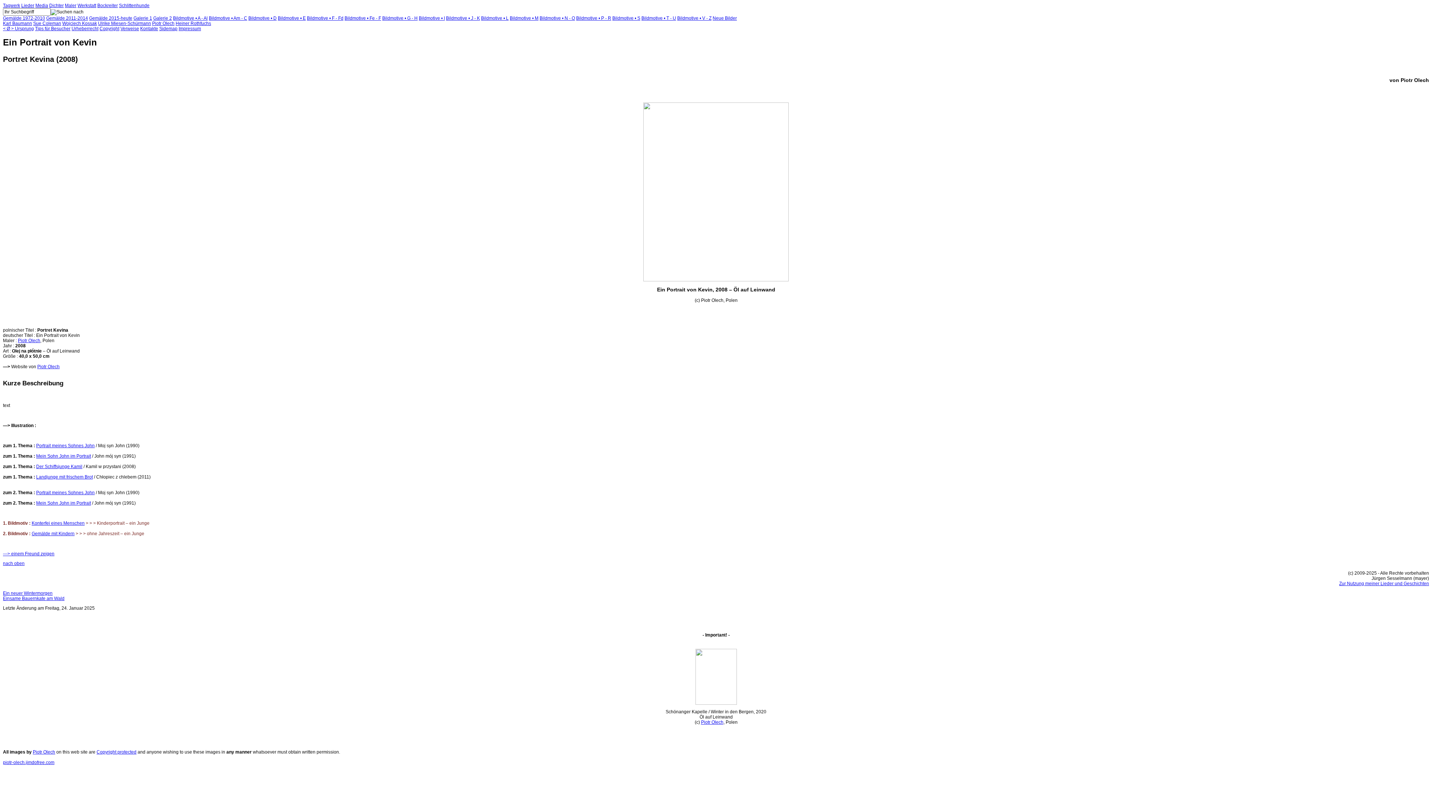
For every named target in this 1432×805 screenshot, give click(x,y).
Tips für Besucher (52, 28)
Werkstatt (87, 5)
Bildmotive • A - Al (190, 18)
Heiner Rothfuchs (193, 23)
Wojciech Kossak (79, 23)
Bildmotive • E (292, 18)
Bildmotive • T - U (658, 18)
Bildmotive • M (524, 18)
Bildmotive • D (262, 18)
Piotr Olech (163, 23)
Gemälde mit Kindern (53, 533)
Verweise (129, 28)
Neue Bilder (725, 18)
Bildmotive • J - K (463, 18)
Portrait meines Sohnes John (65, 445)
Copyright (109, 28)
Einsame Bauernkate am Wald (34, 598)
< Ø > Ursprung (18, 28)
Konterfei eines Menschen (58, 523)
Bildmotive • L (495, 18)
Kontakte (149, 28)
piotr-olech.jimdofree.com (28, 762)
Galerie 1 (143, 18)
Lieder (27, 5)
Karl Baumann (17, 23)
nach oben (14, 563)
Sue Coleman (47, 23)
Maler (70, 5)
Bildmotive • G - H (400, 18)
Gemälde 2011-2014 (67, 18)
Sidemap (168, 28)
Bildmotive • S (626, 18)
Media (41, 5)
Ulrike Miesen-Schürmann (124, 23)
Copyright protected (116, 752)
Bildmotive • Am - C (228, 18)
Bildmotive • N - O (557, 18)
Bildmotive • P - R (593, 18)
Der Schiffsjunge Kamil (59, 466)
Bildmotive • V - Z (694, 18)
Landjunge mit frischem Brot (64, 477)
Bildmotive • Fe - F (363, 18)
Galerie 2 (162, 18)
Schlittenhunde (134, 5)
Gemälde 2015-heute (110, 18)
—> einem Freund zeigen (28, 553)
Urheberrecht (85, 28)
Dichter (56, 5)
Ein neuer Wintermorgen (28, 593)
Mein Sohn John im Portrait (63, 456)
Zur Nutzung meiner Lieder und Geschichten (1384, 583)
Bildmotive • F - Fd (325, 18)
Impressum (190, 28)
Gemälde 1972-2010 (24, 18)
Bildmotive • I (432, 18)
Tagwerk (11, 5)
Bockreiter (107, 5)
